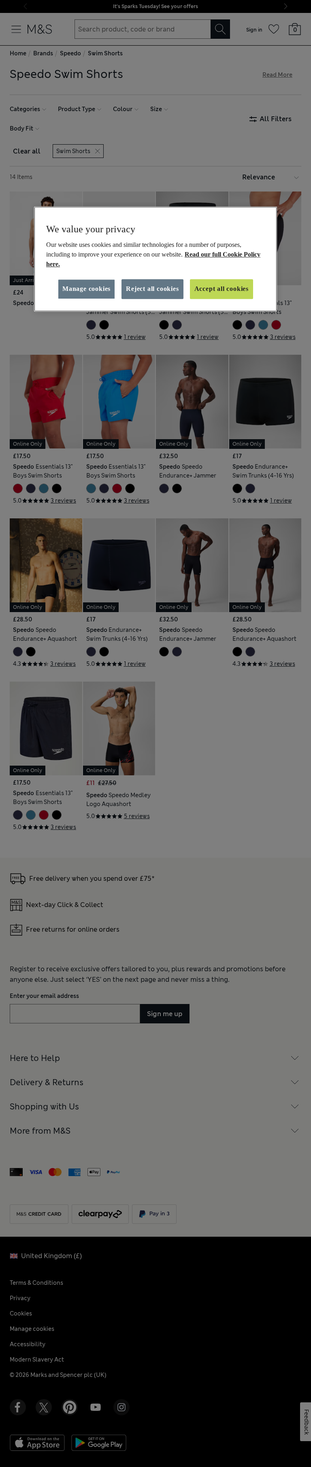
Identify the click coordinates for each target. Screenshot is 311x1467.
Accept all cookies (221, 288)
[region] (155, 259)
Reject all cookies (152, 288)
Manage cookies (86, 288)
